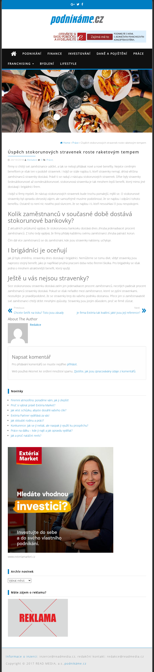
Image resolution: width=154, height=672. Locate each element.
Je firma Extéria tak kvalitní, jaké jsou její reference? (108, 310)
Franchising (20, 63)
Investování (79, 53)
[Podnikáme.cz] (13, 53)
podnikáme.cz (75, 663)
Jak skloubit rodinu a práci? (27, 420)
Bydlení (47, 63)
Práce (138, 53)
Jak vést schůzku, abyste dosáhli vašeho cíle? (38, 410)
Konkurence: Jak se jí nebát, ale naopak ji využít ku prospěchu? (49, 425)
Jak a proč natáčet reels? (26, 435)
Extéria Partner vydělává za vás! (30, 415)
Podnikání (32, 53)
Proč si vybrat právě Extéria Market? (33, 405)
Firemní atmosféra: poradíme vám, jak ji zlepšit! (40, 400)
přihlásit (72, 364)
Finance (55, 53)
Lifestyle (68, 63)
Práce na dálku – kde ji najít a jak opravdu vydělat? (42, 430)
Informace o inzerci (21, 656)
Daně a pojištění (112, 53)
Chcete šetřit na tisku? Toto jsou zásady (39, 310)
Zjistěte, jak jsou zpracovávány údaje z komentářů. (105, 371)
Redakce (32, 159)
